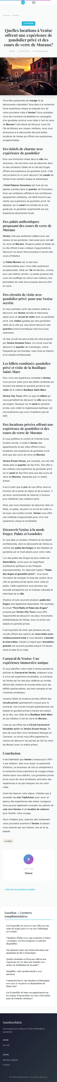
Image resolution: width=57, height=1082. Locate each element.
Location (15, 15)
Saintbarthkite (12, 1022)
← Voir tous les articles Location (19, 889)
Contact (6, 1065)
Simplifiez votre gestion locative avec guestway (24, 972)
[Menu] (34, 2)
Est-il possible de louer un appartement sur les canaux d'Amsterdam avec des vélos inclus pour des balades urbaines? (28, 995)
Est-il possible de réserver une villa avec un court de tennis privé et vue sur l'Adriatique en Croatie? (27, 928)
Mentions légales (10, 1060)
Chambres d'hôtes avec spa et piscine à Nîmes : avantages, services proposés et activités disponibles (28, 940)
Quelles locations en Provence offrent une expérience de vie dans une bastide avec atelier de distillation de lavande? (26, 962)
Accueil (6, 15)
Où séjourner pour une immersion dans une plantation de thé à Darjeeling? (27, 951)
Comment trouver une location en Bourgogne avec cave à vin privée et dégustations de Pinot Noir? (28, 983)
